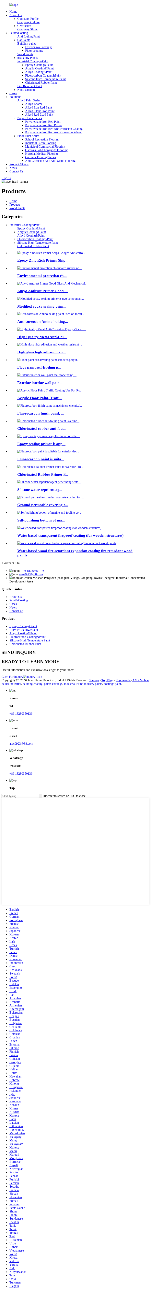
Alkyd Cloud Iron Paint (39, 111)
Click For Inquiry (12, 676)
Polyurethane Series (29, 118)
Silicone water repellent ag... (39, 490)
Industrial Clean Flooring (40, 143)
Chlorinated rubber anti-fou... (41, 428)
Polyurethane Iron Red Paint (42, 121)
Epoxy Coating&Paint (39, 64)
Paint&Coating (18, 33)
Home (13, 11)
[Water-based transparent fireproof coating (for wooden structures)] (59, 528)
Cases (13, 93)
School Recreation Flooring (42, 139)
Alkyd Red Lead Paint (39, 114)
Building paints (26, 43)
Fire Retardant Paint (29, 86)
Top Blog (107, 680)
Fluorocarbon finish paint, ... (40, 413)
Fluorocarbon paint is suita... (40, 459)
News (13, 167)
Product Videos (19, 164)
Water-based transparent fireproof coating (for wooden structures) (70, 535)
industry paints (93, 683)
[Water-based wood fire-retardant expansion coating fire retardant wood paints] (66, 543)
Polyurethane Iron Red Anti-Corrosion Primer (53, 132)
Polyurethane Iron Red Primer (43, 125)
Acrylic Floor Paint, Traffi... (39, 398)
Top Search (123, 680)
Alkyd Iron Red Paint (38, 107)
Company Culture (28, 22)
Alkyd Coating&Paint (38, 72)
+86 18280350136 (32, 570)
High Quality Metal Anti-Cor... (42, 337)
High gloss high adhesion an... (41, 352)
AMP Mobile (140, 680)
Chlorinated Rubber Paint (41, 82)
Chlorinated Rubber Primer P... (42, 474)
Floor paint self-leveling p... (39, 367)
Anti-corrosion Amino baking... (42, 321)
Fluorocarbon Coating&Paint (43, 75)
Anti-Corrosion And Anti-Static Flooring (50, 160)
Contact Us (16, 171)
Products (14, 204)
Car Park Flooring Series (40, 157)
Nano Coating (26, 89)
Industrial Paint (73, 683)
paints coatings (53, 683)
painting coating (32, 683)
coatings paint (112, 683)
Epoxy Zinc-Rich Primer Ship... (42, 260)
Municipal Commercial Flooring (45, 146)
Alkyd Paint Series (29, 100)
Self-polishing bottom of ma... (41, 520)
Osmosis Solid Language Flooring (46, 150)
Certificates (24, 25)
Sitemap (94, 680)
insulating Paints (27, 57)
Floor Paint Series (28, 136)
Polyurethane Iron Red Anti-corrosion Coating (54, 128)
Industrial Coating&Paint (32, 61)
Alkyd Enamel (34, 104)
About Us (15, 15)
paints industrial (11, 683)
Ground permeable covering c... (42, 505)
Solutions (15, 96)
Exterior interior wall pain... (40, 383)
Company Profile (28, 18)
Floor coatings (34, 50)
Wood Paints (25, 54)
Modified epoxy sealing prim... (41, 306)
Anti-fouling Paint (28, 36)
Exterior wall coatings (38, 47)
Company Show (27, 29)
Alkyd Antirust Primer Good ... (42, 291)
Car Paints (23, 40)
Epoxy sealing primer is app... (41, 444)
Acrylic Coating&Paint (39, 68)
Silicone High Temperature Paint (45, 79)
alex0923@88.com (31, 574)
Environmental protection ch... (42, 276)
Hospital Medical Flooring (41, 153)
